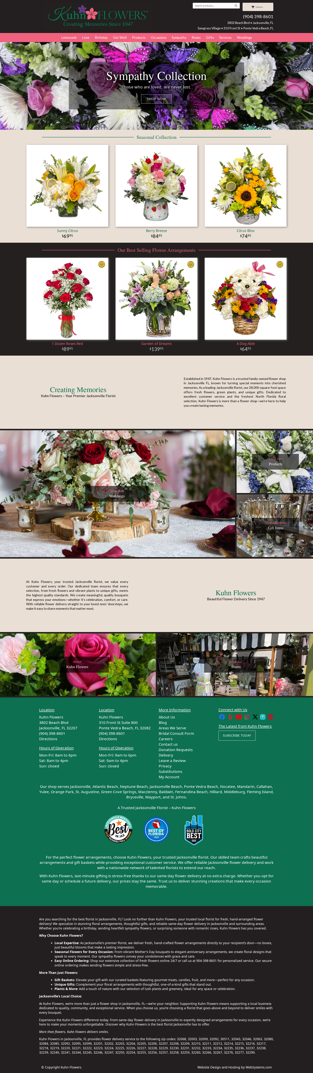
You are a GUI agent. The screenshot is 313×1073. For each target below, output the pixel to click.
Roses (196, 38)
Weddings (244, 38)
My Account (169, 776)
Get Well (120, 38)
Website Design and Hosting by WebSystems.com (234, 1067)
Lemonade (69, 38)
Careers (166, 738)
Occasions (158, 38)
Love (85, 38)
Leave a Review (172, 760)
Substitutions (170, 771)
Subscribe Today (237, 736)
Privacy (165, 765)
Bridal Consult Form (176, 733)
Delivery (166, 755)
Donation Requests (176, 749)
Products (138, 38)
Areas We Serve (172, 727)
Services (225, 38)
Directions (48, 738)
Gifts (210, 38)
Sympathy (179, 38)
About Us (167, 717)
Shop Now (156, 99)
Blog (163, 722)
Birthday (101, 38)
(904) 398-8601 (258, 16)
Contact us (168, 744)
